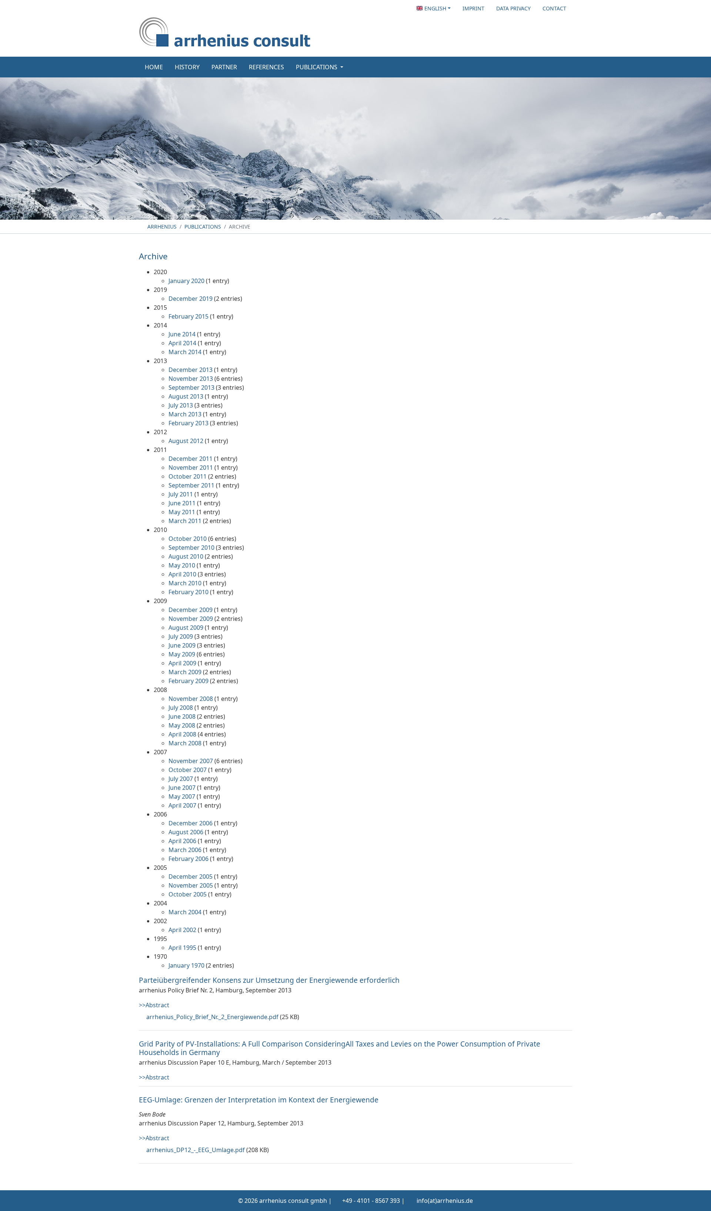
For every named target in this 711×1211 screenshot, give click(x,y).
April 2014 (182, 343)
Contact (554, 8)
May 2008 (181, 725)
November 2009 (190, 619)
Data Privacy (513, 8)
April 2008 (182, 734)
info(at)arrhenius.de (445, 1201)
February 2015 (188, 316)
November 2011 (190, 467)
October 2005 (187, 894)
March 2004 (184, 912)
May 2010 (181, 565)
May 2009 (181, 654)
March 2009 (184, 672)
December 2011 (190, 459)
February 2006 (188, 859)
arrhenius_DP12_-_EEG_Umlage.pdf (195, 1150)
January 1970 (186, 965)
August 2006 (185, 832)
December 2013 (190, 370)
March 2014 (184, 352)
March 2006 (184, 850)
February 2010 (188, 592)
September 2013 (191, 387)
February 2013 (188, 423)
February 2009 (188, 681)
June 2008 (182, 716)
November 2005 (190, 885)
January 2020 (186, 281)
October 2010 (187, 539)
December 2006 (190, 823)
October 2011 (187, 476)
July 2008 (180, 707)
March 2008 (184, 743)
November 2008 (190, 699)
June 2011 (182, 503)
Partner (224, 67)
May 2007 (181, 796)
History (187, 67)
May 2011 (181, 512)
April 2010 (182, 574)
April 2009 (182, 663)
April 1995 (182, 948)
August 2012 (185, 441)
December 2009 (190, 610)
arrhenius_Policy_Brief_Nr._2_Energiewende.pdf (212, 1017)
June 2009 (182, 645)
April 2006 (182, 841)
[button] (434, 8)
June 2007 (182, 788)
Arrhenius (161, 226)
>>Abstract (154, 1005)
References (266, 67)
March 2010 (184, 583)
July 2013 (180, 405)
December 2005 (190, 876)
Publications (202, 226)
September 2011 (191, 485)
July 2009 (180, 636)
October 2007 (187, 770)
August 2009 (185, 627)
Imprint (473, 8)
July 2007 (180, 779)
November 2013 (190, 379)
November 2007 (190, 761)
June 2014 (182, 334)
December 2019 (190, 299)
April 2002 (182, 930)
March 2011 (184, 521)
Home (154, 67)
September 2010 (191, 547)
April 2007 (182, 805)
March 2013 (184, 414)
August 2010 (185, 556)
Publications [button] (317, 67)
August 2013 (185, 396)
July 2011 (180, 494)
